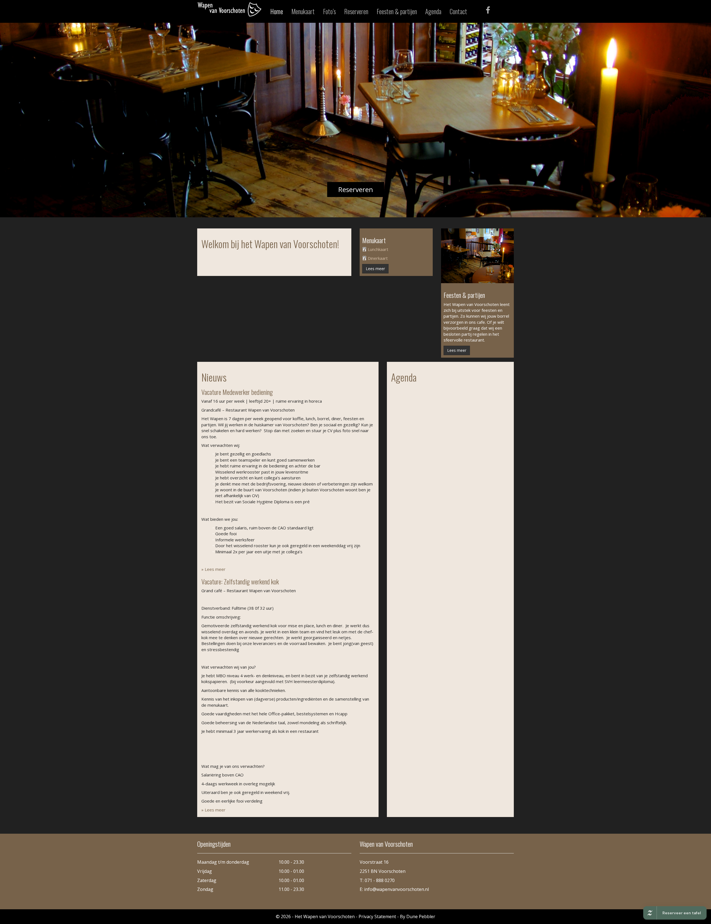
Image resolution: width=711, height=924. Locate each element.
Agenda (433, 11)
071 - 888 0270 (380, 880)
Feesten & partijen (397, 11)
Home (276, 11)
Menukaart (303, 11)
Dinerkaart (378, 258)
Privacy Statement (377, 916)
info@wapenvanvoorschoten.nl (396, 889)
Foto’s (329, 11)
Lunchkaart (378, 249)
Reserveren (356, 11)
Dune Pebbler (420, 916)
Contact (458, 11)
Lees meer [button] (375, 268)
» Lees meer (213, 569)
